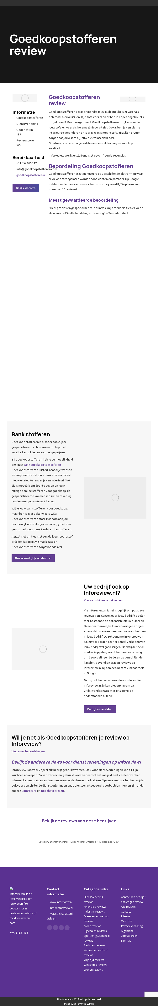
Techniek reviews (94, 945)
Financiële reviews (95, 906)
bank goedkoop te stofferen (42, 464)
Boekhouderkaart (52, 790)
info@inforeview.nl (61, 908)
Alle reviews (128, 906)
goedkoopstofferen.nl (31, 175)
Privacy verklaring (132, 926)
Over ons (126, 921)
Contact (126, 911)
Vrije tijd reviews (94, 960)
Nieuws (125, 916)
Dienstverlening (59, 841)
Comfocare (29, 790)
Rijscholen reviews (95, 931)
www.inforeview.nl (61, 902)
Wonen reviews (93, 969)
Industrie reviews (94, 911)
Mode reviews (92, 926)
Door (83, 841)
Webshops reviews (95, 965)
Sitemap (126, 940)
